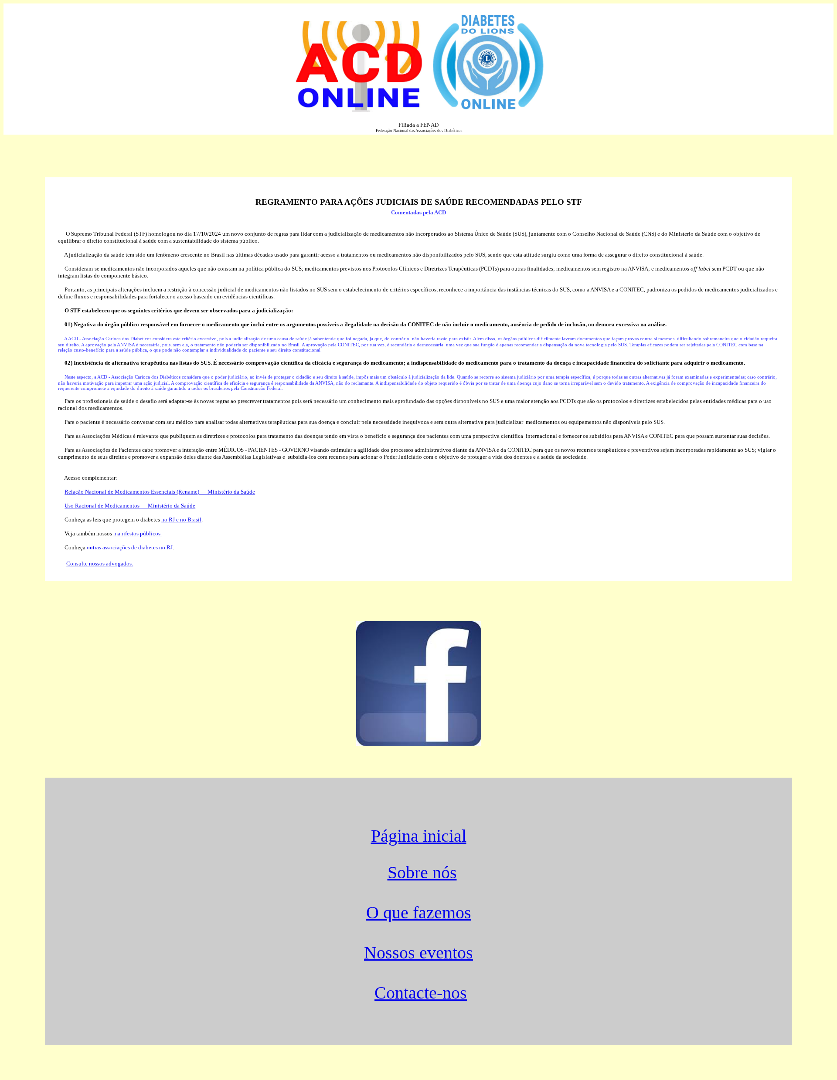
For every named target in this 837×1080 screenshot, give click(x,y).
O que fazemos (418, 912)
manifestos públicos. (137, 533)
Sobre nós (422, 872)
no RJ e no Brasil (181, 519)
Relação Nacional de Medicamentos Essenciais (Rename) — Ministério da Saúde (160, 491)
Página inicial (418, 836)
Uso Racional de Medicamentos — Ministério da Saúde (130, 505)
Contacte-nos (420, 992)
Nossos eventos (418, 952)
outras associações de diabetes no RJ (130, 547)
